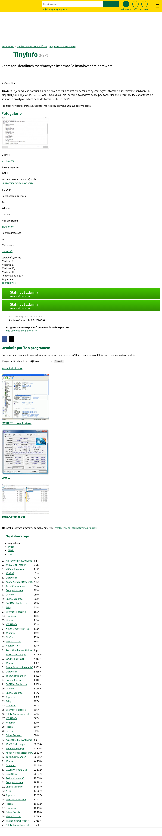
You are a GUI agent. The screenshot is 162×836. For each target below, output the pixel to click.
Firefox (9, 637)
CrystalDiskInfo (14, 598)
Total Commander (16, 586)
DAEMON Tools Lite (16, 603)
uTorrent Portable (16, 611)
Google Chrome (14, 590)
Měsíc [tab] (11, 550)
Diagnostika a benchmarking (63, 46)
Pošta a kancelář (15, 778)
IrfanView (11, 615)
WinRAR (10, 573)
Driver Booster (14, 735)
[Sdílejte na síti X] (11, 339)
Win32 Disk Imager (16, 564)
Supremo (11, 697)
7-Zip (8, 607)
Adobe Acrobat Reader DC (19, 581)
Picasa (9, 620)
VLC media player (15, 569)
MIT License (8, 160)
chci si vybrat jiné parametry (21, 330)
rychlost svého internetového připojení (76, 527)
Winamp (10, 632)
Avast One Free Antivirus (19, 560)
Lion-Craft (7, 251)
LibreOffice (11, 577)
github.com (8, 226)
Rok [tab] (10, 554)
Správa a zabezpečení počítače (32, 46)
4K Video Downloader (17, 820)
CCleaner (11, 594)
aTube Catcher (13, 641)
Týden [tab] (11, 546)
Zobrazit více (9, 282)
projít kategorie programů (54, 9)
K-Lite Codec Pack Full (18, 628)
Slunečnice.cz (8, 46)
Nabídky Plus (13, 645)
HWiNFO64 (11, 624)
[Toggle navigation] (157, 6)
